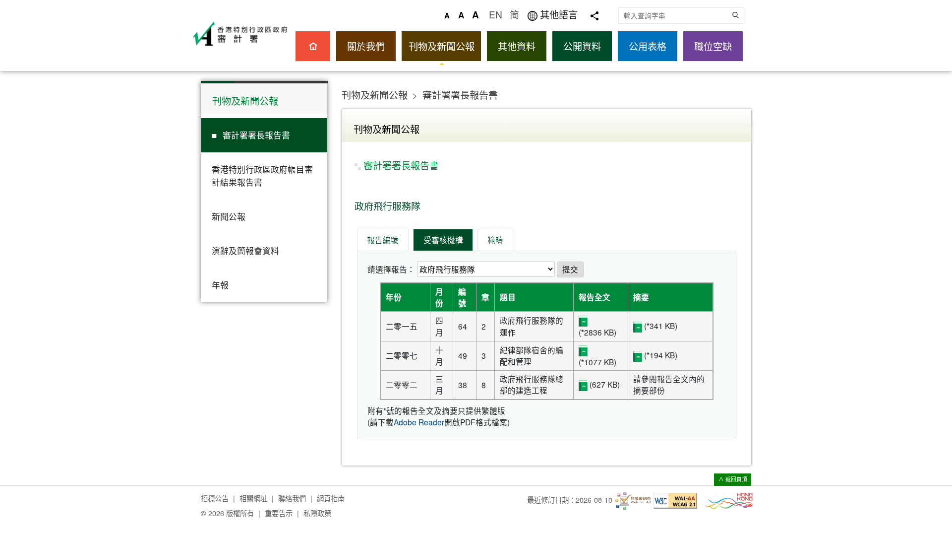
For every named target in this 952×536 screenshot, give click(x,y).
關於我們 (366, 46)
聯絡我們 (292, 498)
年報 (220, 285)
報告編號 (383, 239)
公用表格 (647, 46)
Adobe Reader (419, 421)
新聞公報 (228, 216)
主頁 (313, 46)
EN (495, 14)
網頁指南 (331, 498)
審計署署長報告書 (256, 135)
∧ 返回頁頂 (732, 479)
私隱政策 (317, 513)
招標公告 (215, 498)
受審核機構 (443, 239)
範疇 (495, 239)
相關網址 (253, 498)
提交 (570, 269)
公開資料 (582, 46)
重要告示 (279, 513)
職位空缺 (713, 46)
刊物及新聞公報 (442, 46)
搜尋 (735, 15)
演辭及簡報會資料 (245, 251)
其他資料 (517, 46)
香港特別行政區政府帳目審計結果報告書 (262, 175)
